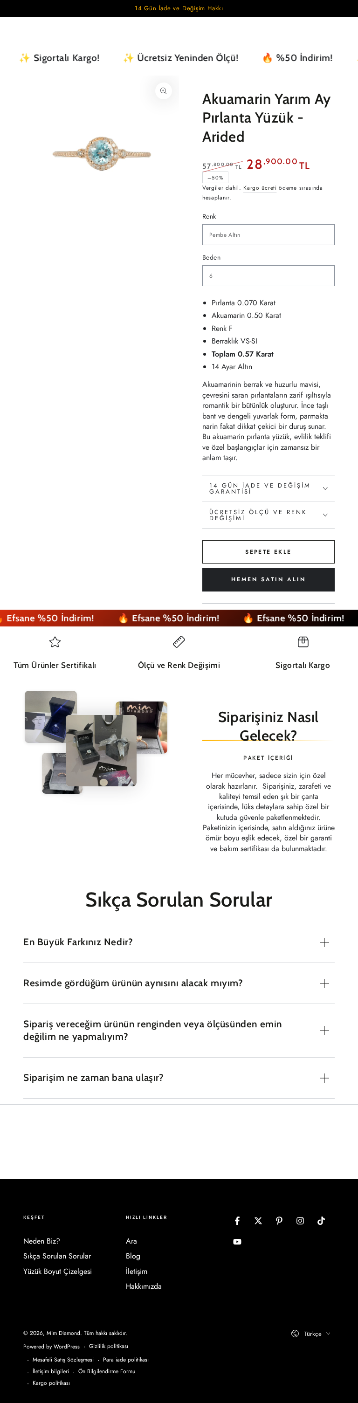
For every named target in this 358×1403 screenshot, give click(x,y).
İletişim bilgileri (51, 1371)
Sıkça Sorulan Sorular (57, 1256)
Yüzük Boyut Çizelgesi (57, 1271)
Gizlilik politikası (108, 1346)
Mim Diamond (63, 1333)
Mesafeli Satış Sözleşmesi (63, 1360)
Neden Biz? (41, 1241)
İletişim (136, 1271)
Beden (211, 257)
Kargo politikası (51, 1383)
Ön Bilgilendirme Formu (106, 1371)
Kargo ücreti (259, 188)
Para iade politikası (126, 1360)
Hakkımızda (144, 1286)
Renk (209, 216)
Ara (131, 1241)
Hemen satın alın (268, 579)
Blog (133, 1256)
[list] (179, 657)
